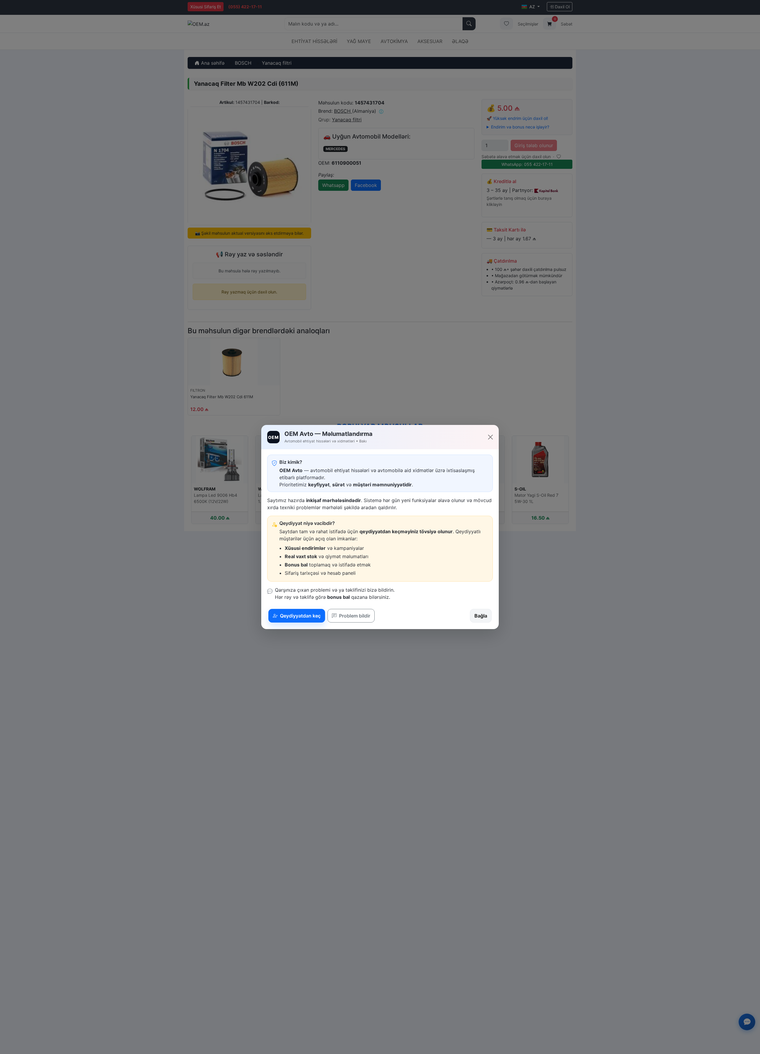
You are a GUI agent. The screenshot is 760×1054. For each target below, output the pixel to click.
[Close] (490, 437)
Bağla (480, 616)
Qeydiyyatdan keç (300, 616)
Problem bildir (354, 616)
